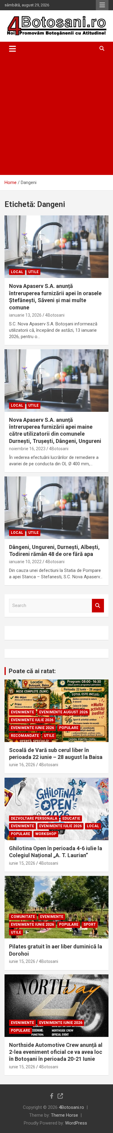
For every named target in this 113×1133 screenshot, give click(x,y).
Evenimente (22, 712)
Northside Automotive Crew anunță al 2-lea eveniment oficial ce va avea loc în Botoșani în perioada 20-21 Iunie (55, 1052)
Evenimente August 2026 (63, 712)
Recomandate (25, 736)
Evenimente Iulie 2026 (32, 720)
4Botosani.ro (71, 1107)
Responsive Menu (102, 5)
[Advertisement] (56, 115)
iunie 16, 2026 (22, 764)
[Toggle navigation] (12, 49)
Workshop (45, 834)
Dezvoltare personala (34, 818)
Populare (68, 728)
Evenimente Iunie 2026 (32, 728)
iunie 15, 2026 (22, 863)
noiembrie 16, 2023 (27, 448)
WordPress (76, 1123)
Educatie (71, 818)
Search (98, 605)
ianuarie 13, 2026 (25, 315)
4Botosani (54, 315)
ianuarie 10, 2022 (25, 561)
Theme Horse (64, 1115)
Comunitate (23, 917)
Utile (33, 272)
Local (17, 272)
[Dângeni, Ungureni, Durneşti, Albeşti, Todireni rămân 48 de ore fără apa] (56, 507)
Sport (89, 924)
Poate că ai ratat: (32, 671)
